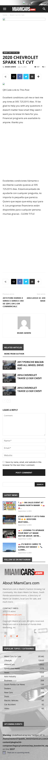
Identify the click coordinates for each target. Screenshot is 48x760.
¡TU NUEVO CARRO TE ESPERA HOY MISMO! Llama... (29, 547)
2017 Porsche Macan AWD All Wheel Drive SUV (30, 365)
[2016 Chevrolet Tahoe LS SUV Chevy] (9, 378)
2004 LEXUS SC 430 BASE (36, 299)
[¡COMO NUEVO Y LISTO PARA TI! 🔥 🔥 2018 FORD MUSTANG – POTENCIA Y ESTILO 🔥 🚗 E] (9, 519)
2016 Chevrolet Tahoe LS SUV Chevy (29, 377)
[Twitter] (26, 76)
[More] (38, 76)
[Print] (32, 76)
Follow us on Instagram (17, 559)
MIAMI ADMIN (10, 67)
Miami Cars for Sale (17, 15)
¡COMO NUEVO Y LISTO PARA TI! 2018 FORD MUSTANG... (31, 519)
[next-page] (8, 400)
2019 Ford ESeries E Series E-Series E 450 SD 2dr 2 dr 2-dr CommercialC (13, 302)
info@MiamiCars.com (12, 614)
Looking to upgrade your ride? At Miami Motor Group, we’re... (31, 533)
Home (5, 15)
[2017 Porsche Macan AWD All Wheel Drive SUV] (9, 365)
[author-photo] (24, 329)
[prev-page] (4, 400)
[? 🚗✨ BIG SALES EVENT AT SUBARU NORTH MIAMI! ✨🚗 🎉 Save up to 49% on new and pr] (9, 505)
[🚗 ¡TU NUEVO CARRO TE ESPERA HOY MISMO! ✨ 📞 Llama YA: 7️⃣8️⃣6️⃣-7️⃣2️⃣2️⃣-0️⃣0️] (9, 547)
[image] (24, 572)
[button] (4, 9)
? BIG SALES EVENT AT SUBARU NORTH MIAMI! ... (30, 505)
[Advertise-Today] (24, 2)
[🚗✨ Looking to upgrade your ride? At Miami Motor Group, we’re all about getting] (9, 533)
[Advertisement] (24, 152)
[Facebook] (20, 76)
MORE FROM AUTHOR (14, 353)
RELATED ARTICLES (13, 347)
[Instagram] (11, 636)
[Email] (13, 76)
